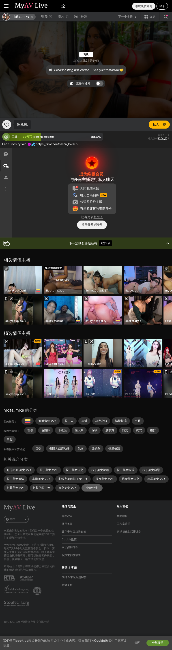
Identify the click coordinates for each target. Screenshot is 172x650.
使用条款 (67, 523)
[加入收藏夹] (6, 124)
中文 (12, 519)
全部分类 (92, 488)
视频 (46, 17)
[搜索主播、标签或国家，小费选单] (165, 16)
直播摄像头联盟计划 (129, 531)
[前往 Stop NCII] (17, 603)
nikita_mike (14, 410)
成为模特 (122, 516)
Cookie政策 (69, 539)
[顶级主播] (63, 6)
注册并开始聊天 (92, 224)
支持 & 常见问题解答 (74, 577)
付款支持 (67, 585)
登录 (162, 6)
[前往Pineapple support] (37, 591)
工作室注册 (123, 523)
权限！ (98, 217)
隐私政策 (67, 516)
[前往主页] (35, 6)
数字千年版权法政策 (74, 531)
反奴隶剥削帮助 (71, 555)
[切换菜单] (6, 6)
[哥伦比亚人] (28, 421)
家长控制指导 (70, 547)
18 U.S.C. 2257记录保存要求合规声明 (26, 621)
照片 (63, 17)
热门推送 (80, 17)
